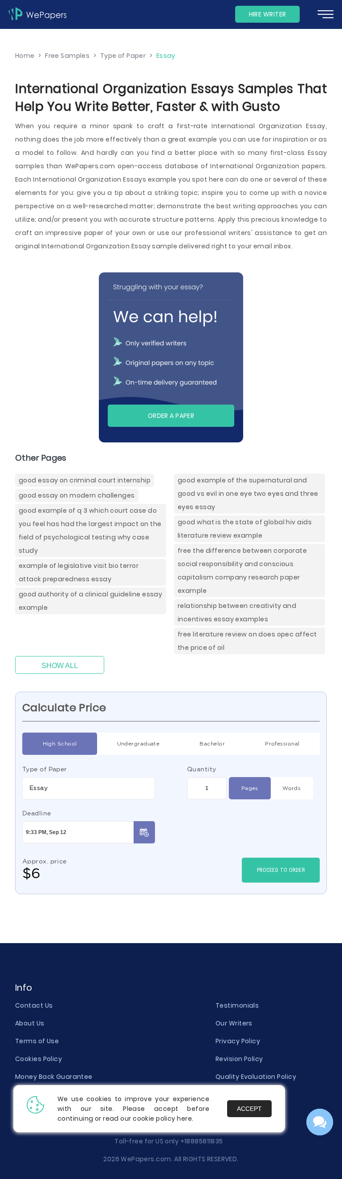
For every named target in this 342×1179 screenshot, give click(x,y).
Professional (282, 743)
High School (60, 743)
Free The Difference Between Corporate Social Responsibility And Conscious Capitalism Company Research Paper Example (242, 570)
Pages (249, 788)
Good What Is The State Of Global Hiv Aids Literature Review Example (245, 529)
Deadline (36, 813)
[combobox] (88, 788)
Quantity (201, 769)
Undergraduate (138, 743)
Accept (249, 1108)
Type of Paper (44, 769)
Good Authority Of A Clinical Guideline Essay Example (90, 601)
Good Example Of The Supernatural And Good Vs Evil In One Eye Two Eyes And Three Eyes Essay (248, 493)
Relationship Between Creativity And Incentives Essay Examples (237, 612)
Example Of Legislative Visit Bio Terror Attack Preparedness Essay (78, 572)
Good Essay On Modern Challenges (77, 495)
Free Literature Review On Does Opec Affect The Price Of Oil (247, 641)
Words (291, 788)
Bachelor (212, 743)
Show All (59, 665)
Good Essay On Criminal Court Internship (85, 480)
